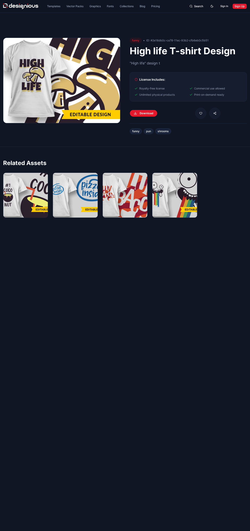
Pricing (155, 6)
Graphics (95, 6)
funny (135, 131)
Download (146, 113)
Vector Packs (75, 6)
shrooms (163, 131)
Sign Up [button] (240, 6)
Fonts (110, 6)
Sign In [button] (224, 6)
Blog (142, 6)
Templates (54, 6)
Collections (127, 6)
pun (148, 131)
